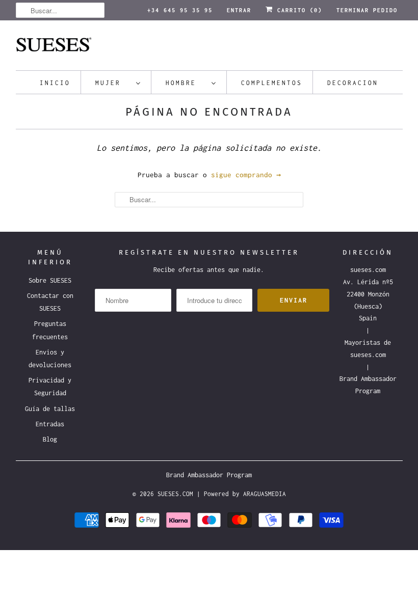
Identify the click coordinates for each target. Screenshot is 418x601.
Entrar (239, 10)
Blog (50, 439)
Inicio (55, 82)
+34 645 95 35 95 (180, 10)
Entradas (50, 424)
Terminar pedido (367, 10)
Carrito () (297, 10)
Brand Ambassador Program (209, 475)
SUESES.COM (175, 493)
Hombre (186, 82)
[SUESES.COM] (209, 48)
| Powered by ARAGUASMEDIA (241, 493)
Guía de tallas (50, 409)
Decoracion (352, 82)
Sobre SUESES (50, 280)
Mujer (113, 82)
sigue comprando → (246, 175)
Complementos (271, 82)
